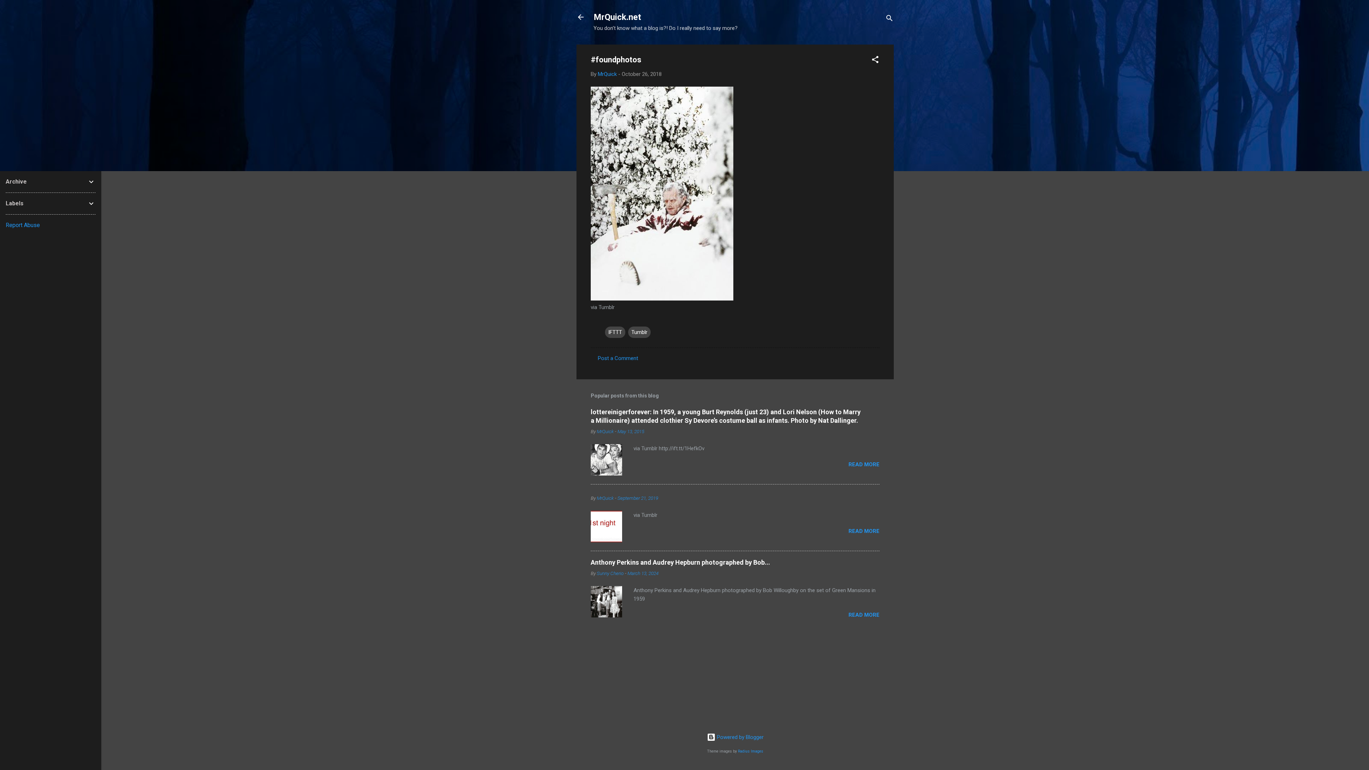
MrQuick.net (617, 17)
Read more (864, 464)
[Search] (889, 19)
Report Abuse (23, 225)
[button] (875, 60)
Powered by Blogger (740, 737)
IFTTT (615, 332)
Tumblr (639, 332)
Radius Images (750, 751)
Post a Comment (618, 358)
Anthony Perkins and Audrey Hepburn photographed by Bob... (680, 562)
